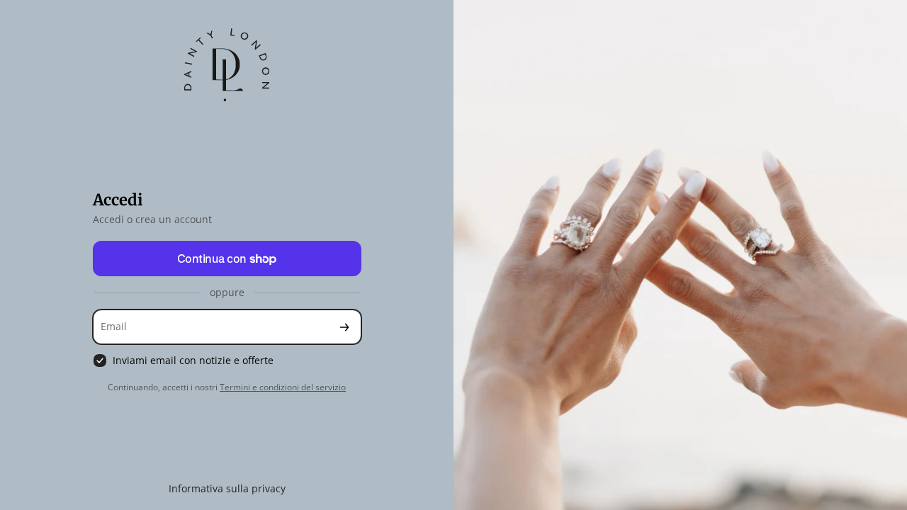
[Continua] (344, 326)
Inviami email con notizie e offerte (193, 360)
